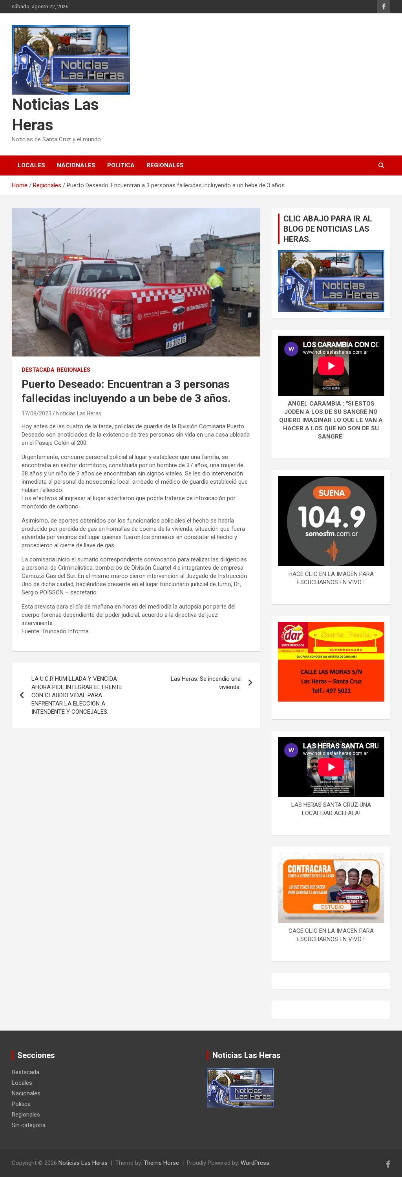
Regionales (165, 165)
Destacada (38, 370)
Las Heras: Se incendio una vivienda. (206, 683)
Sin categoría (29, 1125)
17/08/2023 (36, 413)
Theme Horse (161, 1162)
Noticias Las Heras (78, 413)
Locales (31, 165)
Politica (121, 165)
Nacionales (76, 165)
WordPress (255, 1162)
